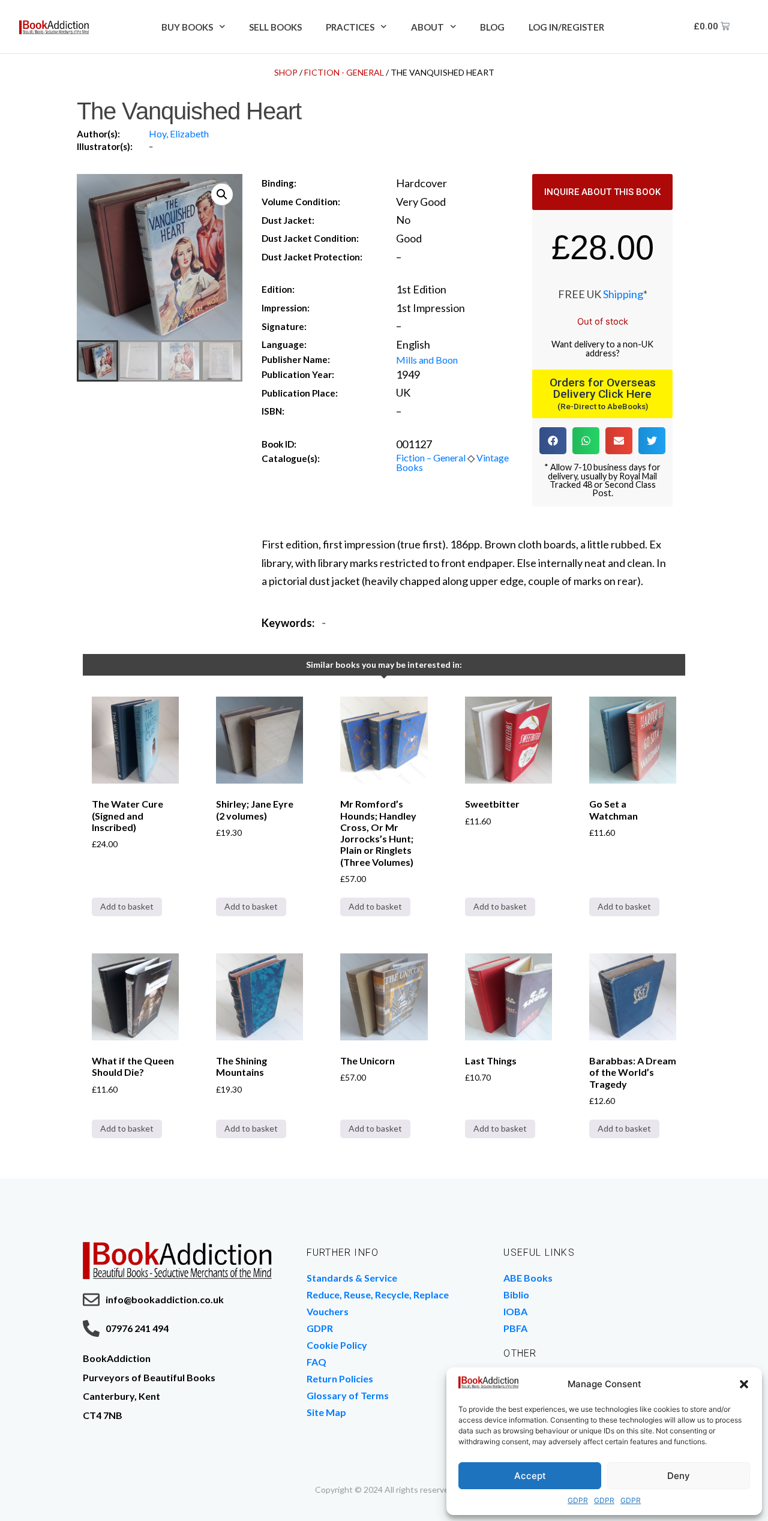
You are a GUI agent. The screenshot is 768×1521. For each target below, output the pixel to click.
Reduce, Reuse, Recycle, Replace (378, 1294)
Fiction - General (344, 72)
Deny (678, 1475)
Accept (530, 1475)
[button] (744, 1384)
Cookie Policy (337, 1345)
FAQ (316, 1361)
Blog (492, 27)
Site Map (326, 1412)
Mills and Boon (427, 359)
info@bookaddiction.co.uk (165, 1299)
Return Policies (340, 1378)
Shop (286, 72)
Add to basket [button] (127, 906)
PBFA (515, 1328)
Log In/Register (566, 27)
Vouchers (328, 1311)
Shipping (623, 294)
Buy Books (187, 27)
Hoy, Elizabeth (179, 133)
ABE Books (528, 1277)
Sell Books (275, 27)
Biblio (516, 1294)
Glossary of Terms (348, 1395)
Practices (350, 27)
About (427, 27)
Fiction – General (431, 457)
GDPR (578, 1500)
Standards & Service (352, 1277)
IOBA (515, 1311)
